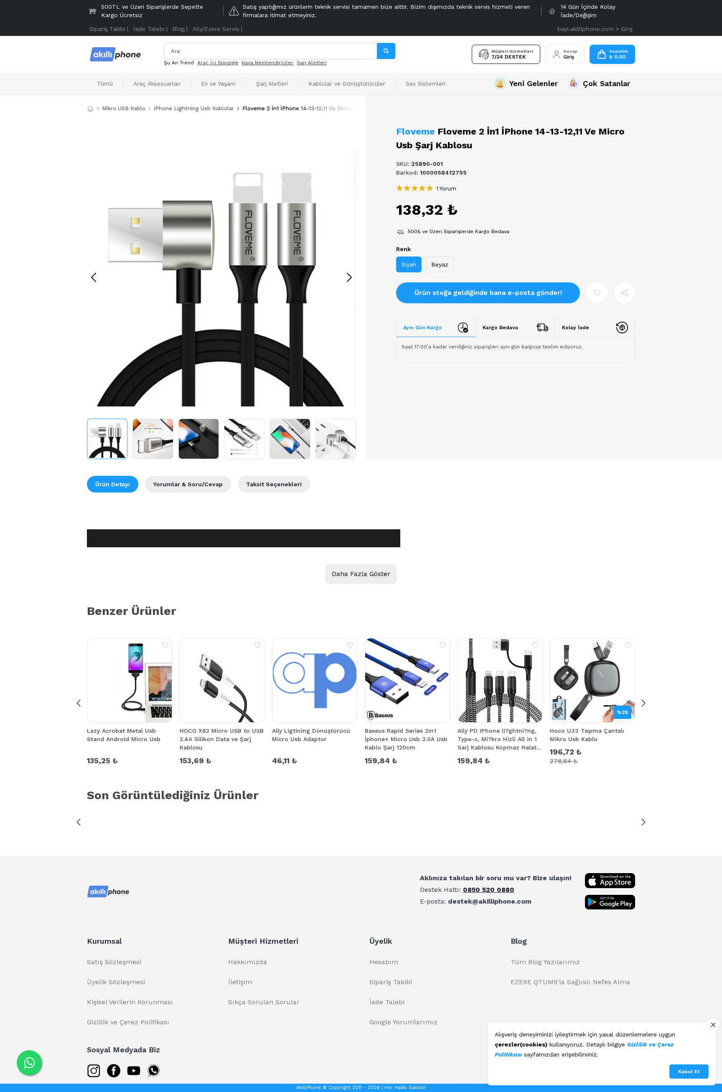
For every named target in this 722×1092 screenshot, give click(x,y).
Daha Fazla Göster (361, 574)
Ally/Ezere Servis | (217, 28)
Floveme (415, 131)
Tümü (105, 83)
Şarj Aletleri (312, 63)
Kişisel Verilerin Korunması (130, 1002)
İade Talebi (386, 1002)
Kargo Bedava (500, 327)
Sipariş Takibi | (108, 28)
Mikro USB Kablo (123, 108)
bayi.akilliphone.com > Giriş (595, 28)
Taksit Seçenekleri (274, 484)
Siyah (409, 264)
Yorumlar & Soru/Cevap (188, 484)
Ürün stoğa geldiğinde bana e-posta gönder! (488, 293)
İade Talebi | (150, 28)
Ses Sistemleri (425, 83)
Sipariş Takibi (390, 982)
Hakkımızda (247, 962)
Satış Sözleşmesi (114, 962)
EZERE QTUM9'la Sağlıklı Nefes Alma (570, 982)
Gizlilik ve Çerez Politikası (128, 1022)
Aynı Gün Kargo (422, 327)
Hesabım (383, 962)
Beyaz (439, 264)
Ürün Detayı (112, 484)
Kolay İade (575, 327)
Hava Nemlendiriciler (267, 63)
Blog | (180, 28)
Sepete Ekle (129, 760)
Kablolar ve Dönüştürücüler (346, 83)
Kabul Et (689, 1071)
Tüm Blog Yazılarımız (545, 962)
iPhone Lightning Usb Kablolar (194, 108)
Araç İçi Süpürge (217, 63)
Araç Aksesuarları (156, 83)
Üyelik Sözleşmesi (116, 982)
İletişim (240, 982)
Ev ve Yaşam (218, 83)
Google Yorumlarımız (403, 1022)
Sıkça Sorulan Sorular (264, 1002)
